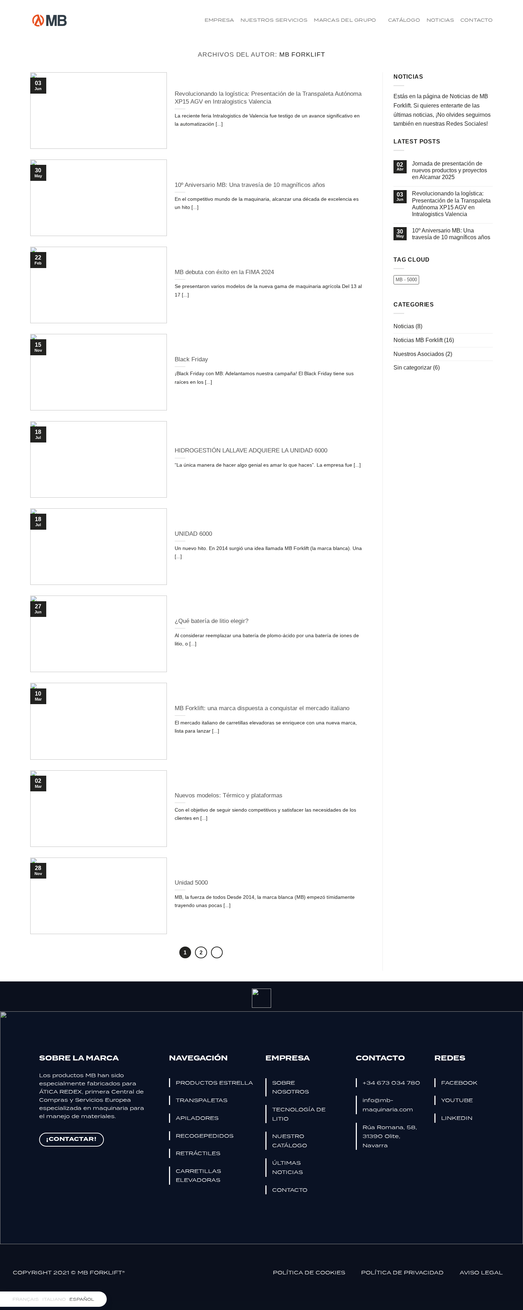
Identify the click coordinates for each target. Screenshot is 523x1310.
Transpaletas (201, 1100)
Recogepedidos (204, 1135)
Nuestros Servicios (274, 20)
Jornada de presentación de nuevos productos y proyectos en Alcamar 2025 (449, 170)
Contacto (476, 20)
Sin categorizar (412, 368)
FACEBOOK (459, 1082)
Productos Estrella (214, 1082)
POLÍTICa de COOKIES (310, 1272)
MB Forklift (302, 54)
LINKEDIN (456, 1117)
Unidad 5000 (191, 882)
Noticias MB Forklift (418, 340)
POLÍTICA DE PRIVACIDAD (403, 1272)
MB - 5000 (406, 279)
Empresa (219, 20)
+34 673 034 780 (391, 1082)
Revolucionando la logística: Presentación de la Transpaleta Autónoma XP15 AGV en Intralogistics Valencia (268, 97)
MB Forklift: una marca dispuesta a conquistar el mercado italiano (262, 708)
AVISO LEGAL (481, 1272)
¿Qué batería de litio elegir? (211, 621)
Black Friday (191, 359)
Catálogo (404, 20)
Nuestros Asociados (418, 354)
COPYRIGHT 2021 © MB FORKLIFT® (69, 1272)
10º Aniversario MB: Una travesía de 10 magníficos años (250, 185)
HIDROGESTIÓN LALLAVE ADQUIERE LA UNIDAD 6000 (251, 450)
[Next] (217, 953)
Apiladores (197, 1117)
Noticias (440, 20)
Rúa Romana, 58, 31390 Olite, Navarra (390, 1136)
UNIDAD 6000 (193, 533)
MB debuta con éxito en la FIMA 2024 (224, 272)
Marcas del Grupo (345, 20)
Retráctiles (198, 1153)
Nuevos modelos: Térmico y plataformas (228, 795)
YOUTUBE (457, 1100)
